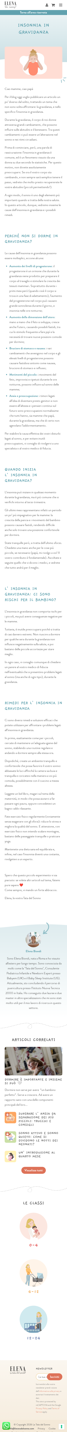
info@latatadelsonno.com (21, 1428)
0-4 (33, 1245)
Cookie (52, 1428)
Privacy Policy (42, 1408)
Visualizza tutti (33, 1170)
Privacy (41, 1428)
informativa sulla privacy (49, 1391)
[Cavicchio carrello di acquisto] (53, 5)
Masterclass (48, 1115)
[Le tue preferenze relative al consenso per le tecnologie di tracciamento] (62, 1427)
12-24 (33, 1338)
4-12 (33, 1291)
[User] (46, 5)
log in (22, 1115)
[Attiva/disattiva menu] (59, 5)
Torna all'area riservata (33, 12)
